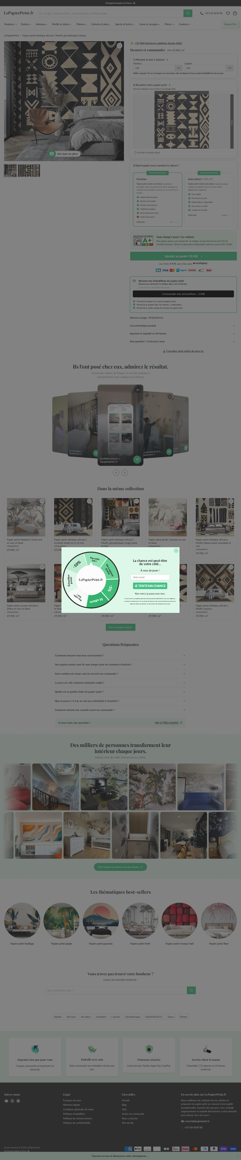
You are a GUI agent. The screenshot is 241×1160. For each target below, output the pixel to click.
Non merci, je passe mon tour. (150, 593)
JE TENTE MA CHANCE (150, 586)
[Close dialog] (176, 551)
